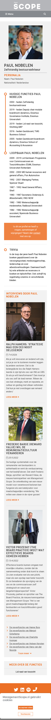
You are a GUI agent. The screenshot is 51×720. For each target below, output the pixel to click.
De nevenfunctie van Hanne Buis (24, 627)
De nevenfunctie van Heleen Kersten (26, 643)
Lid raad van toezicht (25, 671)
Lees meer (11, 397)
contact (36, 233)
